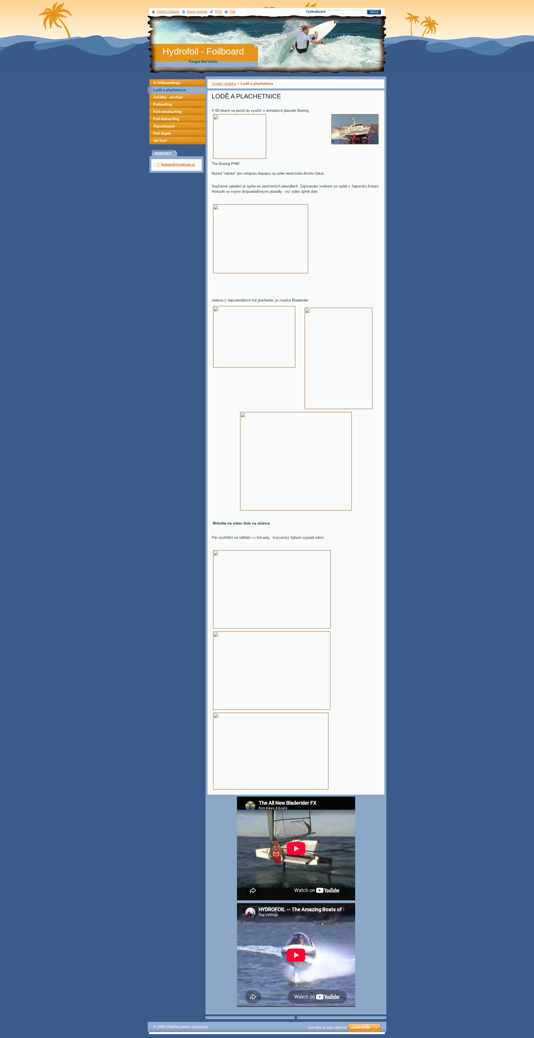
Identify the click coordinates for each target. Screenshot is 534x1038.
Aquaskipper (164, 126)
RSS (218, 11)
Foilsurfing (162, 104)
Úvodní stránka (224, 83)
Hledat (374, 12)
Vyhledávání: (316, 11)
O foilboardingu (167, 83)
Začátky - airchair (168, 97)
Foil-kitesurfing (166, 119)
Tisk (232, 11)
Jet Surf (160, 141)
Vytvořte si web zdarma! (327, 1027)
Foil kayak (162, 133)
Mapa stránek (197, 11)
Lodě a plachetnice (169, 90)
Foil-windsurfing (167, 112)
